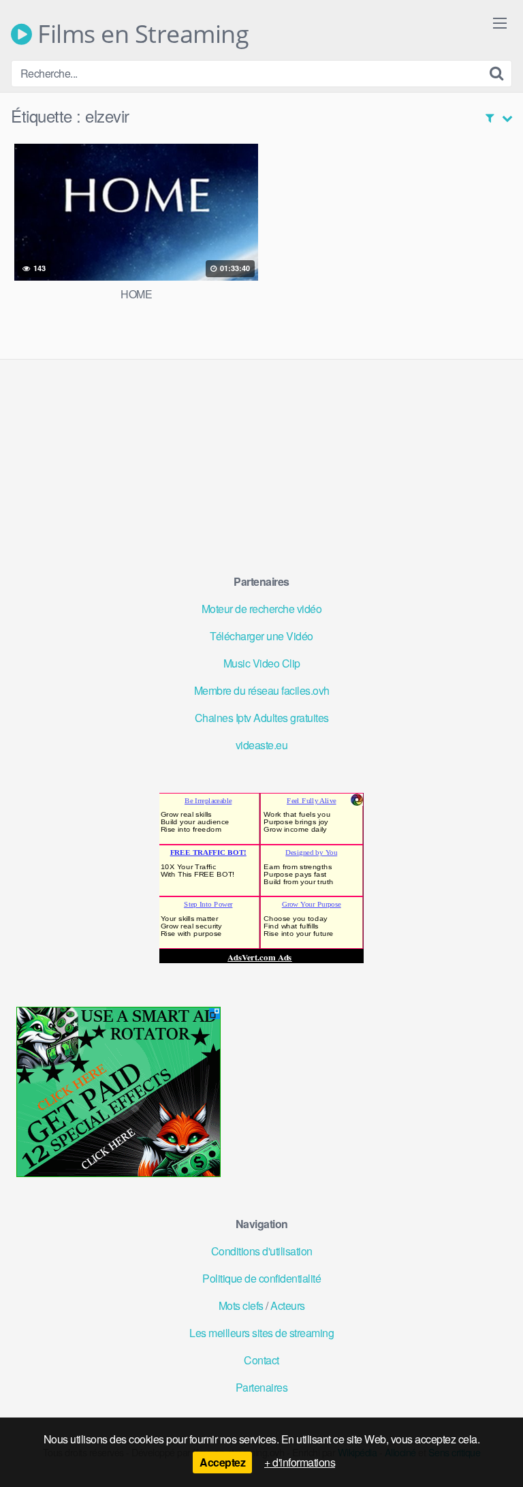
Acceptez (222, 1462)
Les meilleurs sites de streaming (261, 1333)
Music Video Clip (261, 663)
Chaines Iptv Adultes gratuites (262, 717)
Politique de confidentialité (261, 1278)
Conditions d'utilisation (262, 1251)
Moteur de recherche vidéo (262, 608)
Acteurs (287, 1305)
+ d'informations (299, 1462)
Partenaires (262, 1387)
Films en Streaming (140, 34)
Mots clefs (241, 1305)
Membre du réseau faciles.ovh (262, 690)
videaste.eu (262, 745)
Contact (261, 1360)
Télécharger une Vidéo (261, 636)
